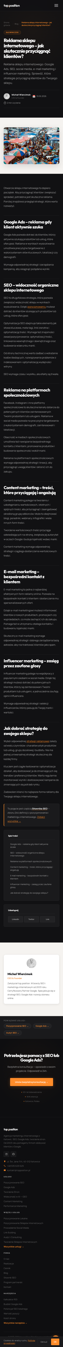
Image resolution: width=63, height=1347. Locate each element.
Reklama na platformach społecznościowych (31, 861)
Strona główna (7, 23)
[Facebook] (13, 1154)
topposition (11, 5)
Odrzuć (44, 1341)
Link (47, 919)
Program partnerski (13, 1282)
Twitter (31, 919)
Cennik (7, 1268)
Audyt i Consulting (13, 1237)
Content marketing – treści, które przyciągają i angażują (31, 868)
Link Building (10, 1232)
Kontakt (7, 1287)
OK (55, 1341)
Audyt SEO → (12, 1032)
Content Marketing (13, 1201)
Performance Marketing (15, 1206)
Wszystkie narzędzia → (15, 1322)
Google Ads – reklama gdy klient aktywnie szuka (29, 845)
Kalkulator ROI (10, 1299)
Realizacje (9, 1263)
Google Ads (9, 1187)
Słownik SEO (10, 1277)
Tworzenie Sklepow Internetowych (20, 1241)
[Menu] (56, 5)
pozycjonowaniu (37, 306)
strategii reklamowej (38, 741)
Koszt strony (10, 1318)
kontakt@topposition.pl (18, 1170)
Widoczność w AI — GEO (15, 1196)
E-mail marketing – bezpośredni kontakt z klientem (29, 877)
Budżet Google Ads (13, 1304)
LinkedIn (15, 919)
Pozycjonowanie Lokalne (16, 1218)
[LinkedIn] (6, 1154)
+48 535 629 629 (15, 1165)
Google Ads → (42, 1026)
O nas (6, 1258)
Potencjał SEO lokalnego (16, 1308)
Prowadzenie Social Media (16, 1227)
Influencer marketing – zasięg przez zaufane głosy (31, 886)
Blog (16, 24)
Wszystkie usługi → (14, 1246)
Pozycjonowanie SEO (14, 1182)
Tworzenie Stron (11, 1191)
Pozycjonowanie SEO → (17, 1026)
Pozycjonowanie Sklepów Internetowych (23, 1223)
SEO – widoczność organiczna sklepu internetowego (27, 854)
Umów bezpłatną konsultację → (31, 1082)
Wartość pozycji (11, 1313)
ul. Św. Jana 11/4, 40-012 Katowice (23, 1161)
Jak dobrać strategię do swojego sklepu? (29, 892)
